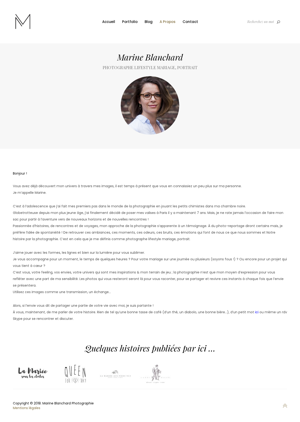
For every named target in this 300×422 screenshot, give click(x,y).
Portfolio (130, 21)
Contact (190, 21)
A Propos (168, 21)
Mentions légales (26, 408)
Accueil (108, 21)
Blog (149, 21)
